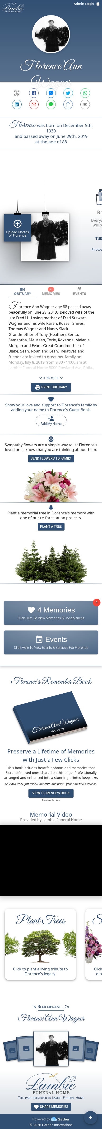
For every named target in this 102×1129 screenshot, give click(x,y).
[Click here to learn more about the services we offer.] (51, 1083)
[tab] (22, 291)
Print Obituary (54, 387)
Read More (51, 378)
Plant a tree (51, 526)
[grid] (51, 224)
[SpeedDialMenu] (90, 1117)
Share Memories (53, 1107)
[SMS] (51, 104)
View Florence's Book (51, 793)
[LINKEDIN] (17, 104)
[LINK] (85, 104)
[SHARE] (68, 104)
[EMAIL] (34, 104)
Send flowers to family (51, 458)
